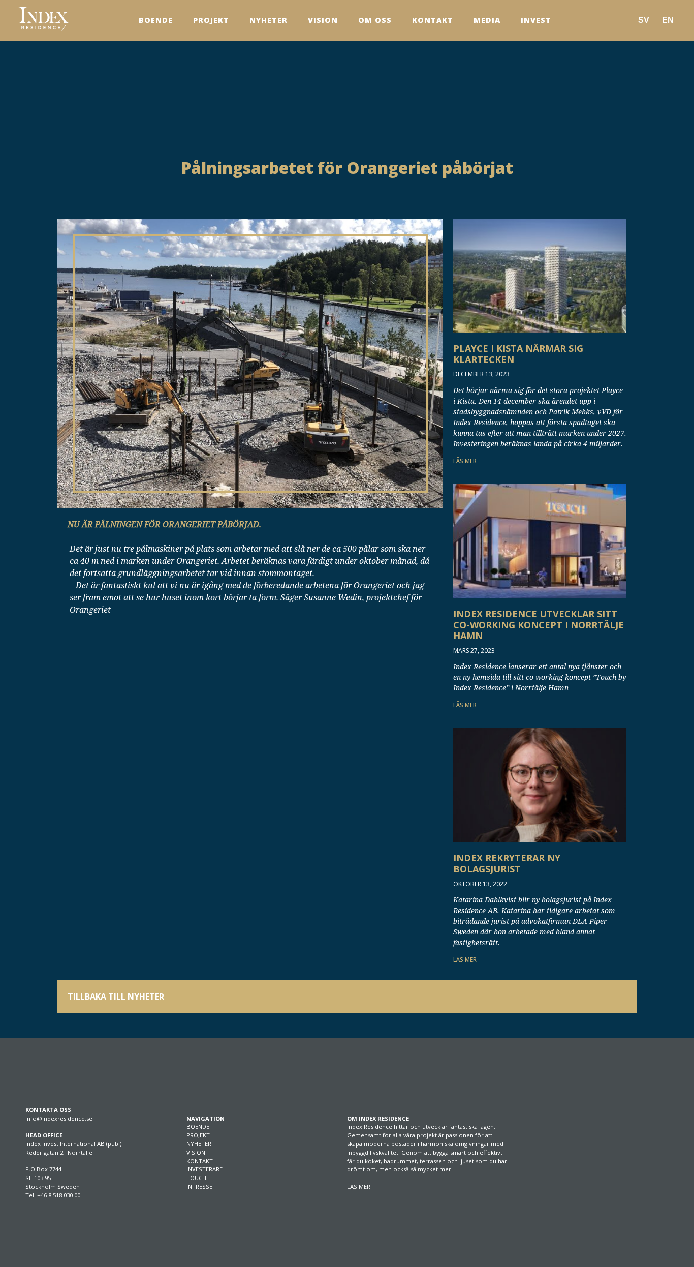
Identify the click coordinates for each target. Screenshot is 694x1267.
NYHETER (198, 1144)
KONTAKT (199, 1161)
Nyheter (268, 20)
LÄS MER (465, 461)
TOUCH (196, 1178)
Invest (536, 20)
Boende (156, 20)
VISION (195, 1152)
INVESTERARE (204, 1169)
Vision (323, 20)
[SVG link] (43, 19)
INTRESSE (199, 1186)
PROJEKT (198, 1135)
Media (487, 20)
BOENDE (197, 1126)
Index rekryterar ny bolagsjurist (506, 863)
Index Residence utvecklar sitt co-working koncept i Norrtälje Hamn (538, 625)
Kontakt (432, 20)
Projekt (211, 20)
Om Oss (375, 20)
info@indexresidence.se (58, 1118)
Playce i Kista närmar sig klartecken (518, 354)
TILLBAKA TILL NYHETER (116, 996)
